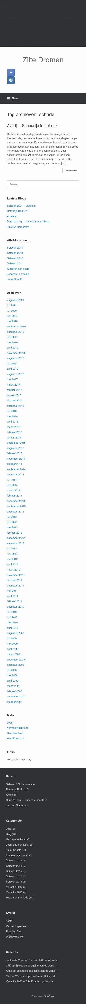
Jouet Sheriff (14, 279)
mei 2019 (12, 342)
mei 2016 (12, 416)
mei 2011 (12, 590)
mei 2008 (12, 675)
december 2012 (16, 538)
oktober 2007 (14, 702)
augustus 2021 (15, 300)
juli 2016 (12, 411)
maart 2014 (13, 490)
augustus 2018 (15, 358)
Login (10, 722)
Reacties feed (15, 733)
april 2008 (12, 680)
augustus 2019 (15, 332)
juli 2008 (12, 670)
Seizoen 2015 (14, 871)
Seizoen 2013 (15, 253)
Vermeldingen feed (17, 728)
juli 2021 (12, 305)
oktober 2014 (14, 464)
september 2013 (16, 506)
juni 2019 (12, 337)
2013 (9, 828)
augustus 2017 (15, 374)
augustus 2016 (15, 406)
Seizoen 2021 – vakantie (21, 205)
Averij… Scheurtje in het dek (32, 125)
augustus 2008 (15, 664)
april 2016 (12, 421)
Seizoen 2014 (15, 247)
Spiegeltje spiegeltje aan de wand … (36, 965)
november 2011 (16, 575)
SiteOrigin (49, 996)
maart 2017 (13, 384)
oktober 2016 (14, 400)
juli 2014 (12, 480)
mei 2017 (12, 379)
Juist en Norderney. (18, 227)
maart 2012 (13, 569)
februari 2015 (14, 453)
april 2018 (12, 368)
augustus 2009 (15, 633)
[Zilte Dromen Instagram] (11, 80)
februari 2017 (14, 390)
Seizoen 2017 (14, 876)
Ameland (12, 216)
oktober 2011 (14, 580)
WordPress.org (15, 738)
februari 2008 (14, 691)
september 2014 (16, 469)
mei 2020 (12, 321)
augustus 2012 (15, 543)
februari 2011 (14, 601)
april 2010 (12, 628)
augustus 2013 (15, 511)
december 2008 (16, 659)
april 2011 (12, 596)
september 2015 (16, 442)
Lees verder (71, 170)
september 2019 (16, 326)
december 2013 (16, 501)
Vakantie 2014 (14, 887)
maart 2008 (13, 686)
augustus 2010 (15, 606)
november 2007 (16, 696)
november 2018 (16, 353)
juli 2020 (12, 310)
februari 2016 (14, 432)
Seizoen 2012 (15, 258)
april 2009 (12, 649)
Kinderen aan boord (18, 268)
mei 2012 (12, 559)
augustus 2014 (15, 474)
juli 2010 (12, 612)
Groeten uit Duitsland (42, 976)
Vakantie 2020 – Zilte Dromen (23, 981)
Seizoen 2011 (15, 263)
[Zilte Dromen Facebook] (11, 72)
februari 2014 (14, 495)
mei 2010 (12, 622)
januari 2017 (14, 395)
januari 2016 (14, 437)
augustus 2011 (15, 585)
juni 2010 (12, 617)
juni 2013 (12, 522)
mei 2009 (12, 643)
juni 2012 (12, 554)
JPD (8, 965)
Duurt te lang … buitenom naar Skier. (28, 221)
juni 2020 (12, 316)
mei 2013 (12, 527)
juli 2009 (12, 638)
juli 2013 (12, 516)
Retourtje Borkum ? (18, 211)
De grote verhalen (16, 839)
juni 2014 (12, 485)
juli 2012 (12, 548)
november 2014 (16, 458)
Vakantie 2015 (14, 892)
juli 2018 (12, 363)
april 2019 (12, 347)
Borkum (49, 981)
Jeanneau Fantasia (18, 274)
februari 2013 (14, 532)
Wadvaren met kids (17, 897)
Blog (8, 834)
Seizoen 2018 (14, 881)
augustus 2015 (15, 448)
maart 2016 (13, 427)
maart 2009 (13, 654)
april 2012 (12, 564)
